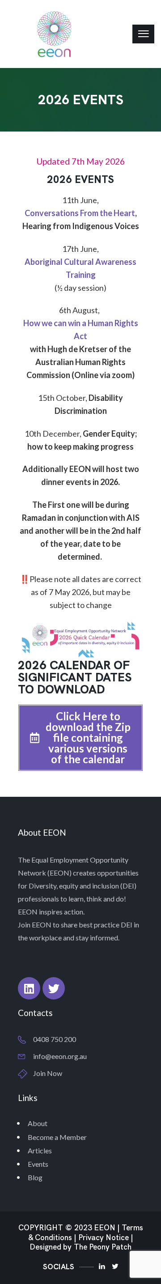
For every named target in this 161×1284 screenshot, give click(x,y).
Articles (40, 1150)
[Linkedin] (29, 988)
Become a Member (57, 1137)
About (37, 1123)
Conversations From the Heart (80, 213)
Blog (35, 1177)
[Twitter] (53, 988)
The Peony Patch (102, 1247)
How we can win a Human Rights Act (80, 329)
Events (38, 1164)
